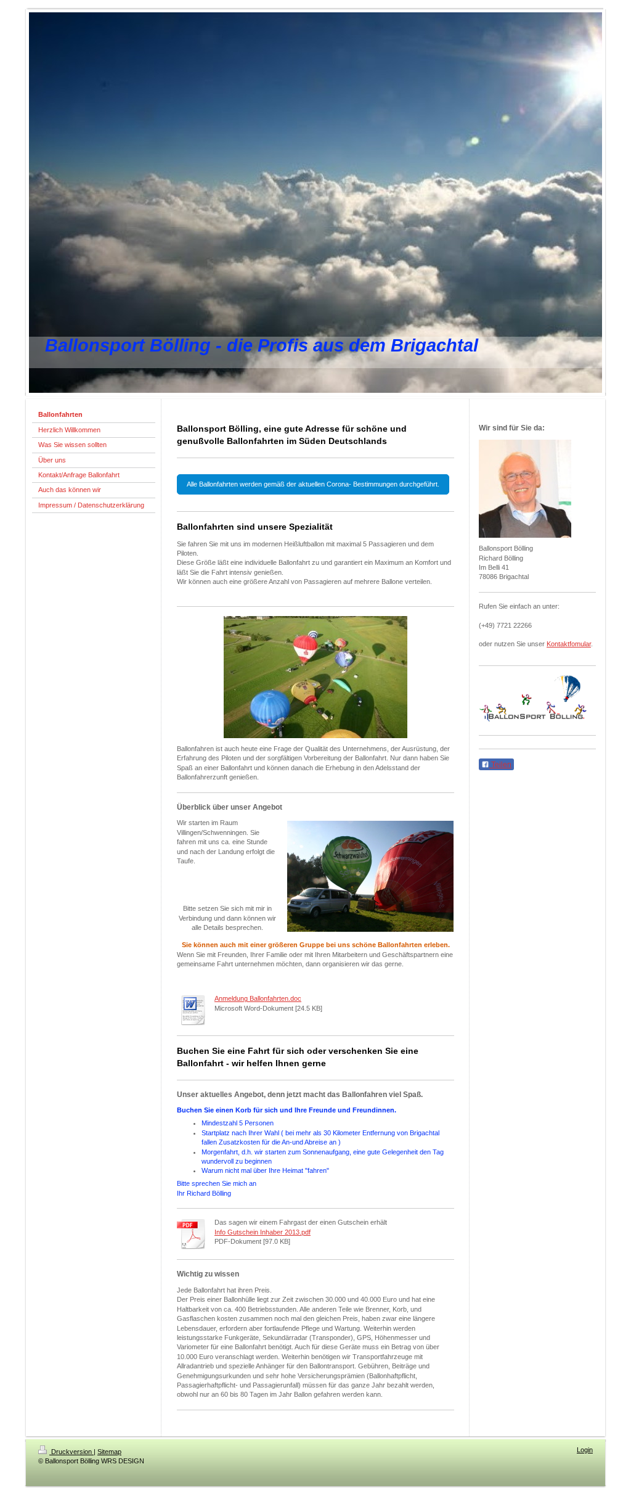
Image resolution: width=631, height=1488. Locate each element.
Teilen (500, 764)
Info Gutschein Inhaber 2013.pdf (262, 1232)
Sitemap (109, 1451)
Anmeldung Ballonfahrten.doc (257, 998)
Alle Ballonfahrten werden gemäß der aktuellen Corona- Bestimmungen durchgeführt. (313, 484)
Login (585, 1449)
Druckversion (71, 1451)
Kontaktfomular (569, 643)
